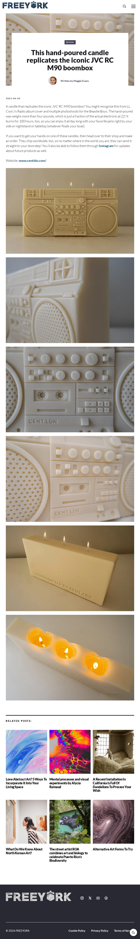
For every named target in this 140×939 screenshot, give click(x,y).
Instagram (106, 146)
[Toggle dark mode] (133, 932)
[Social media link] (82, 898)
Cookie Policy (77, 930)
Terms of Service (124, 930)
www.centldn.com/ (32, 161)
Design (70, 42)
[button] (124, 6)
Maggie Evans (81, 80)
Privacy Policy (99, 930)
